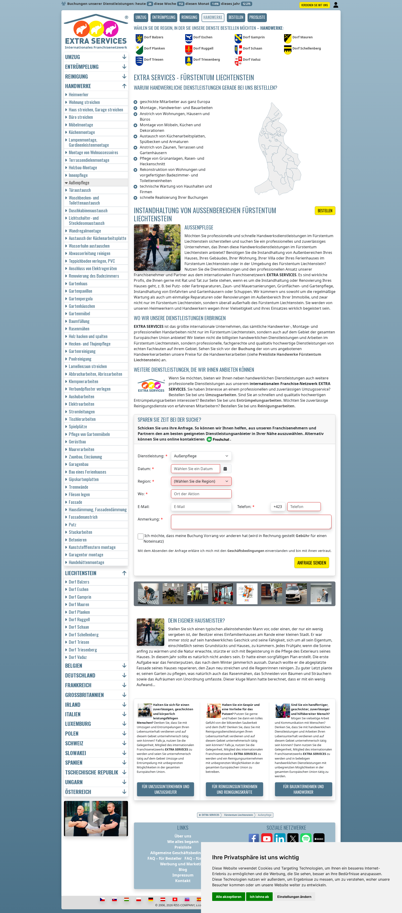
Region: (144, 481)
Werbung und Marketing (183, 864)
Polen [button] (71, 733)
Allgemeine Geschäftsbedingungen (182, 852)
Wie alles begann (183, 841)
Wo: (141, 493)
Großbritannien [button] (84, 694)
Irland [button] (72, 704)
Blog (183, 869)
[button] (141, 17)
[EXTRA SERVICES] (96, 29)
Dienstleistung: (151, 455)
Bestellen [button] (325, 210)
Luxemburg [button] (78, 723)
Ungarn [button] (74, 782)
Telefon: (244, 506)
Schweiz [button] (74, 743)
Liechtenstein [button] (80, 573)
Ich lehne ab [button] (259, 897)
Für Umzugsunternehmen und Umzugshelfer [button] (165, 789)
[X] (292, 838)
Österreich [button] (78, 791)
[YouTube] (266, 838)
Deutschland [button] (80, 675)
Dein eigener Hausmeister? (196, 620)
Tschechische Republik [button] (91, 772)
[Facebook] (253, 838)
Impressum (183, 875)
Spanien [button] (73, 762)
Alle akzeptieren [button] (228, 897)
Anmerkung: (149, 519)
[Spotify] (306, 838)
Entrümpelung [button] (82, 66)
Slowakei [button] (75, 753)
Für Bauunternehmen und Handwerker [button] (303, 789)
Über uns (182, 836)
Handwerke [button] (78, 86)
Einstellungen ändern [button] (294, 897)
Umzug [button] (72, 56)
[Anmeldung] (336, 5)
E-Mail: (143, 506)
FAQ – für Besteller (164, 858)
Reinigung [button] (76, 76)
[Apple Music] (319, 838)
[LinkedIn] (279, 838)
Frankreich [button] (78, 685)
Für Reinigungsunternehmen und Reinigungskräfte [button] (234, 789)
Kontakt (183, 880)
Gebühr (303, 535)
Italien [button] (72, 714)
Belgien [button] (73, 665)
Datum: (144, 468)
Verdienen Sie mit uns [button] (314, 5)
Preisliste (182, 847)
